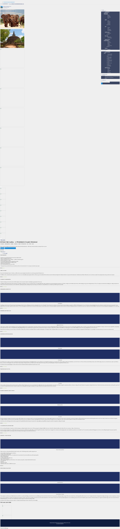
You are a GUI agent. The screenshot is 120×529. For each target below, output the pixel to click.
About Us (103, 75)
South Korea (110, 37)
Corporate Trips (104, 74)
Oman (108, 43)
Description (5, 253)
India (108, 20)
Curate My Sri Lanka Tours (10, 248)
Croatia (109, 49)
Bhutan (109, 68)
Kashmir (109, 21)
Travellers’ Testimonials (109, 77)
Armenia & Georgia (109, 34)
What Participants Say (109, 59)
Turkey (109, 44)
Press (106, 78)
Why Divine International (109, 57)
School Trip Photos (109, 63)
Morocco (109, 42)
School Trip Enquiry (109, 61)
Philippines (109, 30)
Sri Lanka (109, 72)
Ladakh (109, 22)
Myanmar (109, 29)
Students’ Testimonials (109, 65)
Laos (108, 28)
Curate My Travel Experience (9, 2)
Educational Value (109, 55)
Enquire (2, 248)
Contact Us (104, 80)
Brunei (109, 27)
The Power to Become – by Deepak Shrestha (112, 76)
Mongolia (109, 36)
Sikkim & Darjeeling (108, 24)
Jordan (109, 41)
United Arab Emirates (109, 46)
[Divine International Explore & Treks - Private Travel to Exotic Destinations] (5, 8)
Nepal (109, 71)
